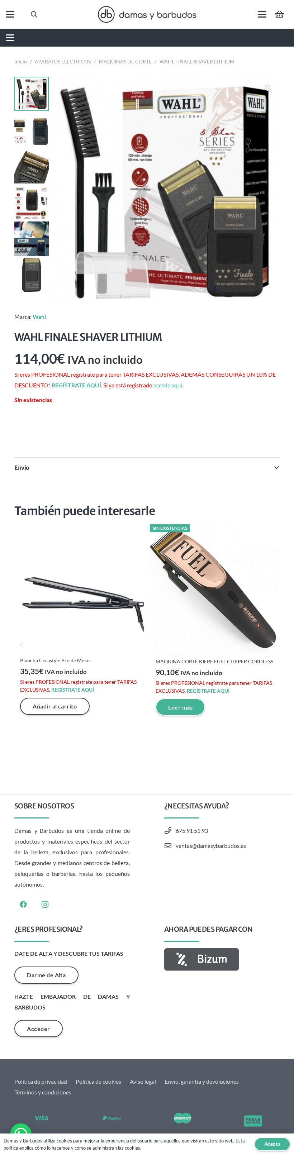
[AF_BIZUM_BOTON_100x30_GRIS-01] (222, 959)
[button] (10, 14)
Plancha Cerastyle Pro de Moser (55, 660)
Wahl (39, 316)
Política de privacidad (40, 1081)
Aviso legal (143, 1081)
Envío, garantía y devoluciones (202, 1081)
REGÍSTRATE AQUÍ (76, 385)
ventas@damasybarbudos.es (211, 845)
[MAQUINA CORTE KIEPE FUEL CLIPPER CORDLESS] (215, 589)
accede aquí (167, 385)
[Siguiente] (272, 644)
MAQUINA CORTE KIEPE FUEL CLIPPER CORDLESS (214, 661)
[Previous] (21, 644)
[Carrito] (279, 14)
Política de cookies (98, 1081)
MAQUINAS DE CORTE (125, 61)
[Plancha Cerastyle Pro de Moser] (79, 589)
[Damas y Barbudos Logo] (147, 14)
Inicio (20, 61)
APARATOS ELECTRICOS (63, 61)
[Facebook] (23, 904)
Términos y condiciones (42, 1092)
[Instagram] (45, 904)
